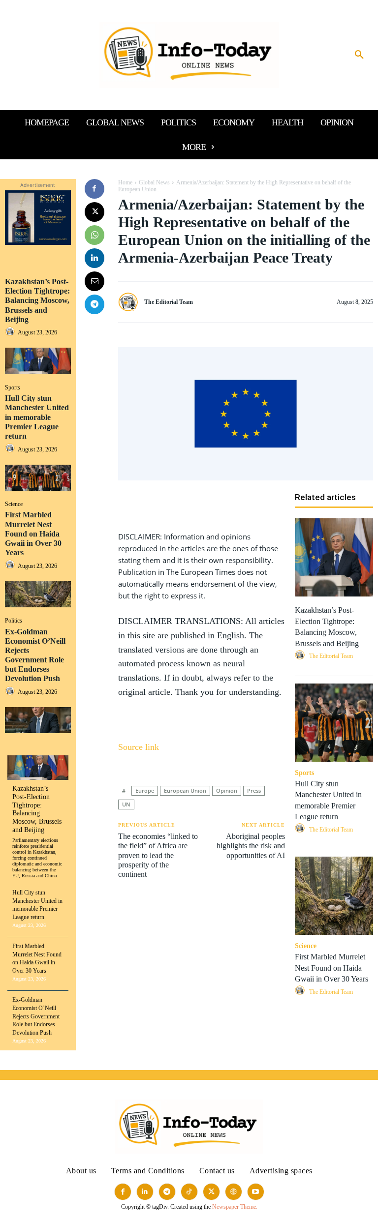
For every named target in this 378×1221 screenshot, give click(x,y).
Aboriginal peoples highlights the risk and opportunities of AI (251, 845)
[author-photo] (11, 332)
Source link (138, 747)
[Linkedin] (94, 258)
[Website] (233, 1191)
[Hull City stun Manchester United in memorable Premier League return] (38, 478)
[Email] (94, 281)
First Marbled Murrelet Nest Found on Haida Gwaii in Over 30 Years (33, 533)
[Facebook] (94, 189)
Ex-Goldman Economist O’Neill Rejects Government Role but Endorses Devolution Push (36, 1016)
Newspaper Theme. (234, 1206)
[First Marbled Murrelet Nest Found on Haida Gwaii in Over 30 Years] (38, 594)
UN (126, 804)
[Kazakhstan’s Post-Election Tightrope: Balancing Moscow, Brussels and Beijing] (38, 361)
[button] (359, 55)
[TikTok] (189, 1191)
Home (125, 182)
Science (14, 504)
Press (254, 790)
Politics (13, 620)
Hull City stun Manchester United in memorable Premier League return (37, 417)
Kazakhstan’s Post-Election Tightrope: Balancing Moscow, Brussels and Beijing (37, 300)
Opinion (226, 790)
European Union (185, 790)
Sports (12, 387)
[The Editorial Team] (130, 302)
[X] (94, 212)
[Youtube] (255, 1191)
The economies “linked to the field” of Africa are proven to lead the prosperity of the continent (158, 855)
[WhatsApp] (94, 235)
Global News (154, 182)
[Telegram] (94, 304)
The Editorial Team (168, 301)
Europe (144, 790)
